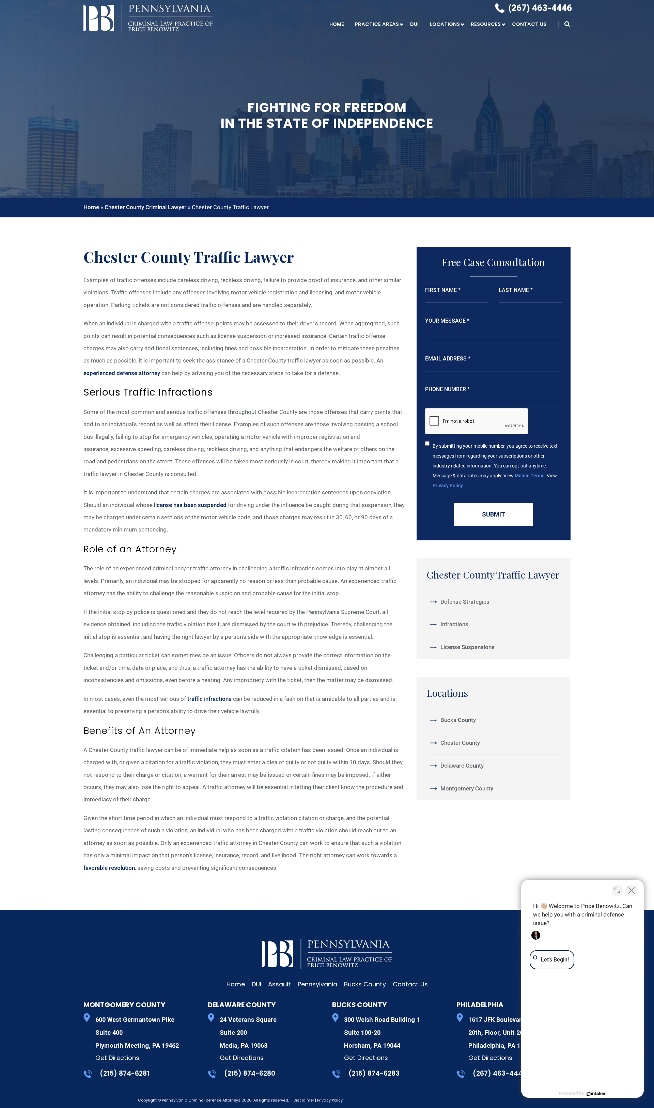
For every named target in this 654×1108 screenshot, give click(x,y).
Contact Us (529, 24)
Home (336, 24)
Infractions (454, 624)
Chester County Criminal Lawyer (145, 207)
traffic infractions (209, 698)
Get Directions (117, 1057)
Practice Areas (377, 24)
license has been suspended (190, 505)
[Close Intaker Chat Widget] (631, 890)
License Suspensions (467, 647)
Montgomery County (466, 788)
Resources (486, 24)
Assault (279, 984)
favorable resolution (109, 867)
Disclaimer (304, 1100)
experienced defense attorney (121, 373)
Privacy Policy (448, 485)
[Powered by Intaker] (596, 1094)
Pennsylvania (317, 984)
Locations (445, 24)
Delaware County (462, 765)
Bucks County (458, 720)
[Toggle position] (617, 890)
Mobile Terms (529, 475)
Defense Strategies (464, 601)
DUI (414, 24)
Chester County (460, 742)
